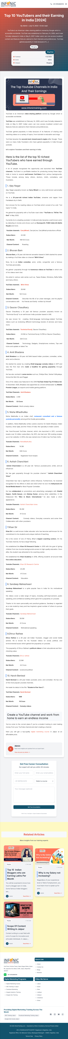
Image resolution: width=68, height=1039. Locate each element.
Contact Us (40, 967)
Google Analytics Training (13, 992)
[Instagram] (54, 1014)
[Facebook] (50, 1014)
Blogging (49, 63)
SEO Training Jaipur (10, 1015)
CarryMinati (24, 230)
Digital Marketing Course (13, 983)
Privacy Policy (38, 1036)
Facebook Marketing (12, 989)
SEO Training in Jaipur (12, 986)
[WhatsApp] (62, 1014)
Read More (26, 896)
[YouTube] (58, 1014)
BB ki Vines (25, 285)
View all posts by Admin (21, 752)
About (38, 964)
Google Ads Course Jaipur (12, 1019)
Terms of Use (29, 1036)
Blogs (38, 969)
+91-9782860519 (12, 974)
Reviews (39, 972)
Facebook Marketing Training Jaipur (28, 1015)
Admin (17, 746)
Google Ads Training (12, 995)
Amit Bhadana (26, 392)
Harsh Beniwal (25, 692)
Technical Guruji (26, 329)
